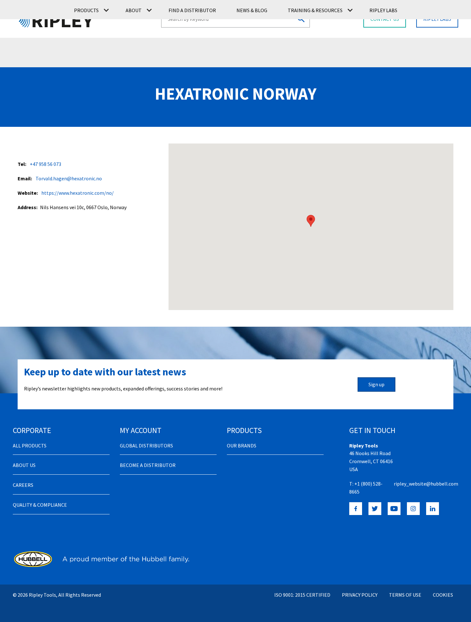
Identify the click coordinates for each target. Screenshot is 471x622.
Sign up (376, 384)
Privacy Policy (359, 595)
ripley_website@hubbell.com (426, 483)
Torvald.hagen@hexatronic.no (69, 178)
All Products (29, 445)
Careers (23, 485)
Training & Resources (315, 10)
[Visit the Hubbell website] (101, 559)
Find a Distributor (192, 10)
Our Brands (241, 445)
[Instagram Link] (413, 508)
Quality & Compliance (40, 505)
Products (86, 10)
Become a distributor (148, 465)
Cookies (443, 595)
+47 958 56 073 (45, 164)
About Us (24, 465)
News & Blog (251, 10)
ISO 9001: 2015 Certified (302, 595)
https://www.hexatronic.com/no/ (77, 193)
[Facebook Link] (355, 508)
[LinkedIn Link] (432, 508)
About (134, 10)
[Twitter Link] (374, 508)
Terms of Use (405, 595)
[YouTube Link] (394, 508)
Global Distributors (146, 445)
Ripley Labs (383, 10)
